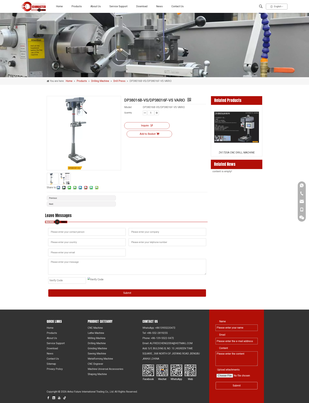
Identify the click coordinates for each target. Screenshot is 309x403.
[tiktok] (64, 397)
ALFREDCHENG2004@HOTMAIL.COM (171, 343)
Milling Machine (96, 338)
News (159, 6)
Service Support (118, 6)
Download (141, 6)
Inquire (145, 125)
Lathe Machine (96, 332)
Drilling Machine (97, 343)
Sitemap (51, 363)
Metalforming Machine (100, 358)
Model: (128, 107)
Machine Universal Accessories (105, 369)
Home (59, 6)
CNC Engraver (95, 363)
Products (76, 6)
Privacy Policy (55, 369)
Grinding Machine (97, 348)
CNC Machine (95, 327)
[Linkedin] (53, 397)
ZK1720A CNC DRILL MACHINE (237, 152)
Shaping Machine (97, 374)
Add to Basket (148, 133)
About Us (95, 6)
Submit (127, 292)
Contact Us (177, 6)
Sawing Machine (97, 353)
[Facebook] (48, 397)
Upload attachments (228, 369)
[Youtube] (59, 397)
